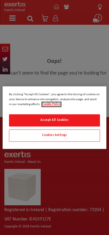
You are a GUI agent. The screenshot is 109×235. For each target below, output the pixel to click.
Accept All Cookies (54, 120)
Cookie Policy (51, 104)
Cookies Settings (54, 135)
